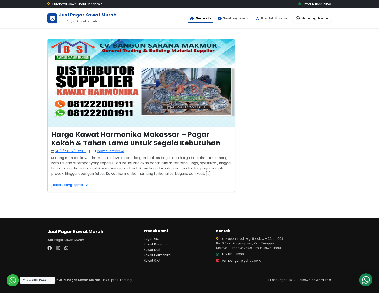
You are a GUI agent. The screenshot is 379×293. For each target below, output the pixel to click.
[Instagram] (58, 248)
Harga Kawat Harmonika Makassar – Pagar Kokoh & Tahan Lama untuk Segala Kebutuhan (136, 138)
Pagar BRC (151, 239)
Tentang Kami (235, 18)
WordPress (324, 280)
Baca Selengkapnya (68, 185)
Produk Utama (274, 18)
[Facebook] (50, 248)
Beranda (203, 18)
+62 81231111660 (233, 254)
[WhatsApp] (66, 248)
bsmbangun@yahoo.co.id (241, 260)
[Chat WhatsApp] (365, 279)
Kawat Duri (152, 249)
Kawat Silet (152, 260)
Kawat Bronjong (156, 244)
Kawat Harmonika (110, 151)
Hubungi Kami (315, 18)
